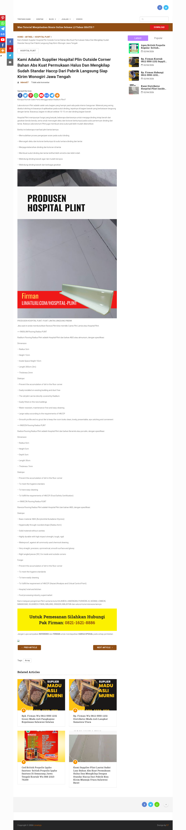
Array (27, 660)
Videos (79, 19)
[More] (57, 95)
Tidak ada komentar (40, 82)
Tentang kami (24, 19)
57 (167, 825)
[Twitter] (25, 95)
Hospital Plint (42, 37)
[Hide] (1, 56)
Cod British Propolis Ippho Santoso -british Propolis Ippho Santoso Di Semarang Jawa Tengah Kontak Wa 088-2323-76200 (39, 773)
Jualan (64, 19)
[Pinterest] (30, 95)
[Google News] (46, 95)
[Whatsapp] (36, 95)
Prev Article (30, 647)
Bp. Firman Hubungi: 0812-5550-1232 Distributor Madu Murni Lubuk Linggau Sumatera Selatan (153, 73)
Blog (51, 19)
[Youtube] (41, 95)
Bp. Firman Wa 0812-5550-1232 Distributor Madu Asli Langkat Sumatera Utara (90, 718)
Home (20, 37)
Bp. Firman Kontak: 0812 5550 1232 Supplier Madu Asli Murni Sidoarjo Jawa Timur (154, 60)
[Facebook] (20, 95)
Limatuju (38, 825)
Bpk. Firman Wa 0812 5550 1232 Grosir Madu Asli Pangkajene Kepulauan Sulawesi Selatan (39, 718)
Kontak (39, 19)
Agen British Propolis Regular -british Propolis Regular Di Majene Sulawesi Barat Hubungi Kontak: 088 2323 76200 (154, 46)
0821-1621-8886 (79, 622)
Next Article (104, 647)
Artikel (29, 37)
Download (159, 27)
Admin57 (24, 82)
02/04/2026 (149, 51)
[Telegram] (52, 95)
